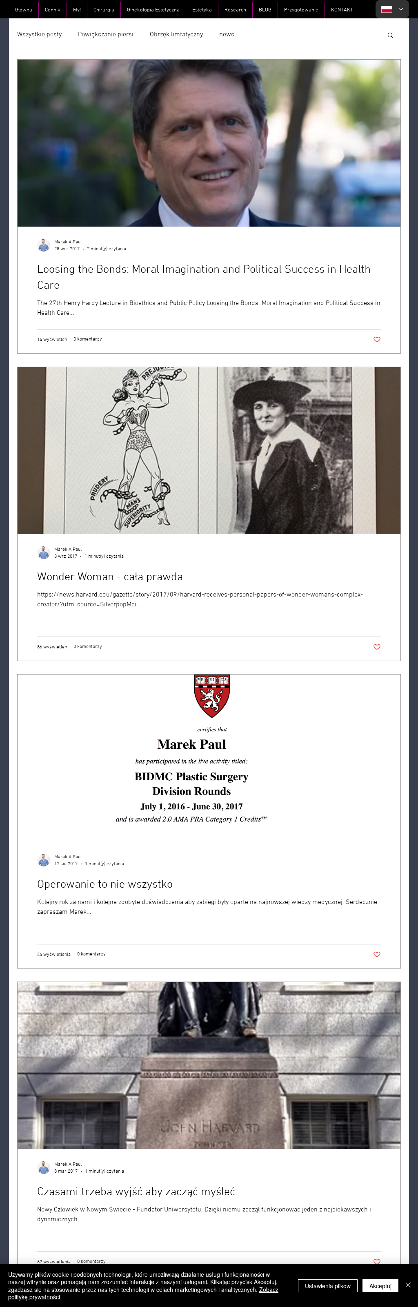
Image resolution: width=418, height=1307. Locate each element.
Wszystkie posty (39, 35)
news (226, 35)
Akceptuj (380, 1286)
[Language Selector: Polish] (392, 9)
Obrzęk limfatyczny (176, 35)
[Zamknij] (408, 1285)
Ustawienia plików (328, 1286)
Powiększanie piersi (105, 35)
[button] (390, 35)
